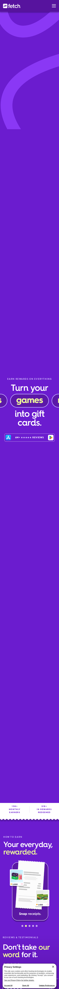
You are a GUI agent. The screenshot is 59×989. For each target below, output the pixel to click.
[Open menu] (54, 5)
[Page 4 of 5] (33, 926)
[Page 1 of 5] (22, 926)
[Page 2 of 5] (26, 926)
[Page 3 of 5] (29, 926)
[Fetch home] (11, 6)
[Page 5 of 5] (37, 926)
